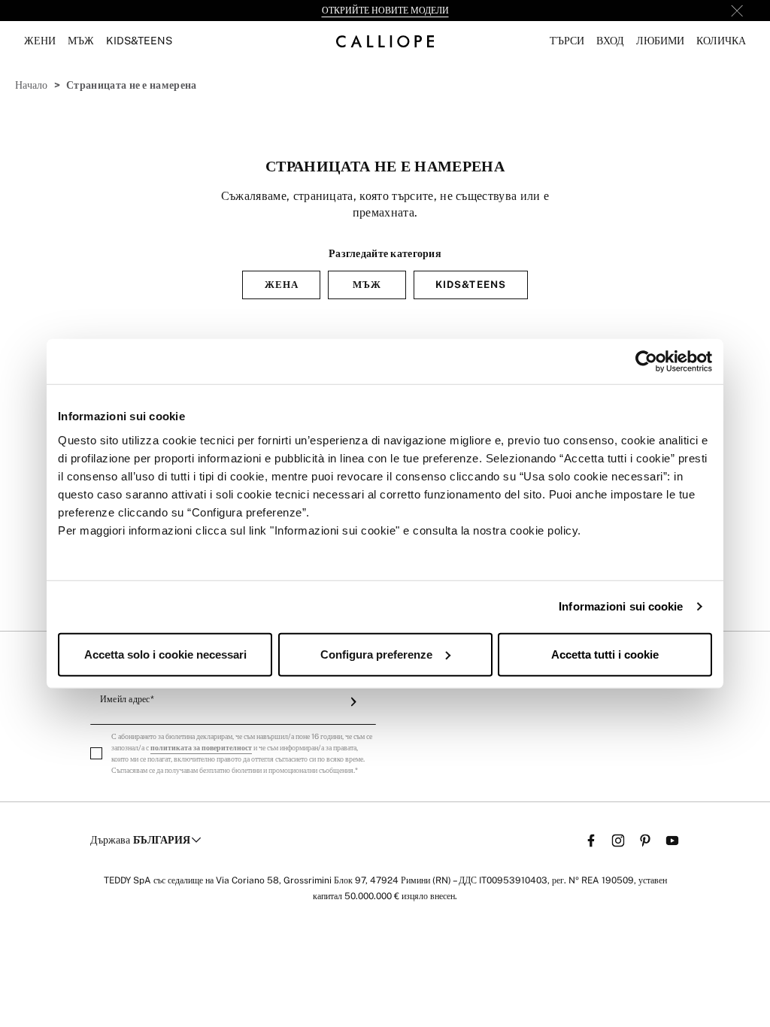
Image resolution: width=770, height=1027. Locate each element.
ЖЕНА (282, 284)
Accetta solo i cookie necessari (165, 653)
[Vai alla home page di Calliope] (385, 41)
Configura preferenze (376, 653)
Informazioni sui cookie (621, 606)
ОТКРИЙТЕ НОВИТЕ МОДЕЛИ (385, 10)
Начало (31, 85)
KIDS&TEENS (470, 284)
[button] (567, 41)
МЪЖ (367, 284)
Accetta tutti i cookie (605, 653)
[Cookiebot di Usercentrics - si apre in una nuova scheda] (646, 361)
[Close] (737, 11)
